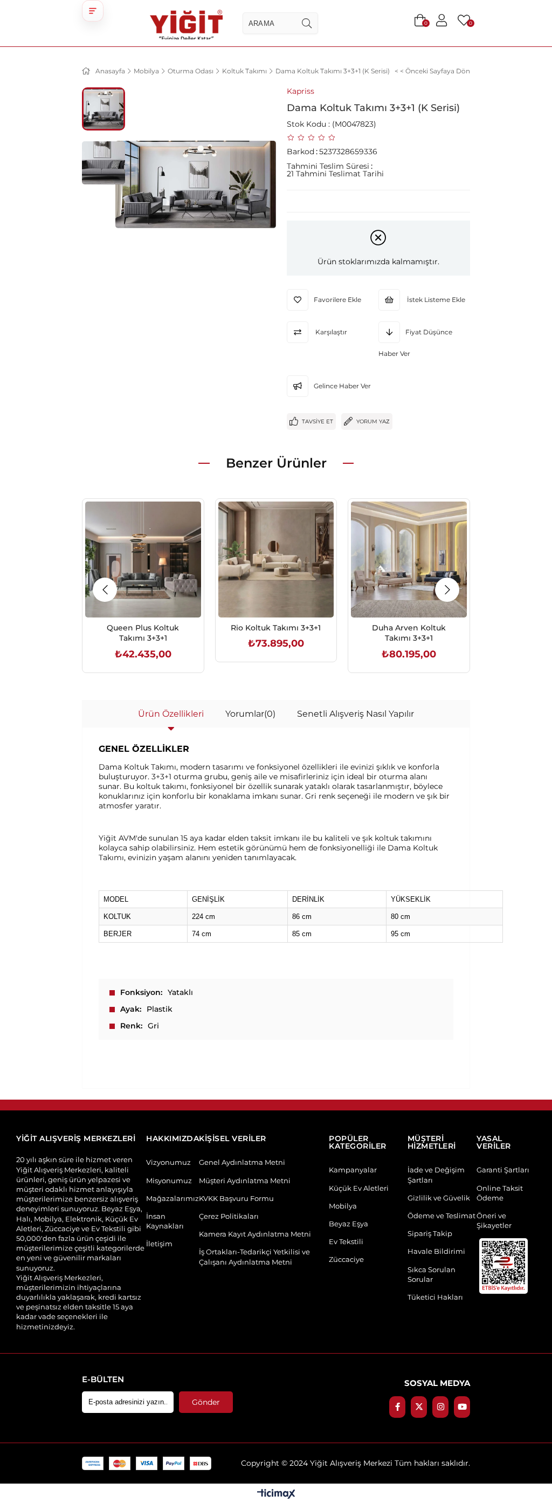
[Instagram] (440, 1407)
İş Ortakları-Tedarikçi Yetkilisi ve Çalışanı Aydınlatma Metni (254, 1256)
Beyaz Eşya (348, 1223)
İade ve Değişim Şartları (436, 1174)
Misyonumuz (169, 1180)
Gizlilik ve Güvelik (439, 1197)
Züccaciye (346, 1259)
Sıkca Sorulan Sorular (432, 1274)
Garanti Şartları (503, 1169)
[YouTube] (462, 1407)
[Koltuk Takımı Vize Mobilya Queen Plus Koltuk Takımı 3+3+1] (143, 559)
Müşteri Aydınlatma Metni (245, 1180)
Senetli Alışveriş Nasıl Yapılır (355, 714)
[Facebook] (397, 1407)
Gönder (206, 1402)
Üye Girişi (441, 20)
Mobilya (36, 15)
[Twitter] (419, 1407)
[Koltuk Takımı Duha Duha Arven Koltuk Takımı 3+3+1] (409, 559)
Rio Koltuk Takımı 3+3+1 (276, 628)
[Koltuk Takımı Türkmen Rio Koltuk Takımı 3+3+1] (276, 559)
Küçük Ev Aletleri (359, 1188)
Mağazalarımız (172, 1198)
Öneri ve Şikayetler (494, 1220)
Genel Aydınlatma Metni (242, 1162)
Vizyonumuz (168, 1162)
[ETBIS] (503, 1266)
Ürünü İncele (155, 594)
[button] (93, 11)
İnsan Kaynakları (165, 1221)
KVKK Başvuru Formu (236, 1198)
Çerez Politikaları (229, 1216)
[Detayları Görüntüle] (276, 1494)
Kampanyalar (353, 1169)
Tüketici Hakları (435, 1297)
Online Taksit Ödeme (500, 1193)
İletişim (159, 1243)
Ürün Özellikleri (171, 714)
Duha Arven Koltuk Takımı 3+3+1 (409, 633)
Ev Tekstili (346, 1241)
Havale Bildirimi (436, 1251)
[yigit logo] (186, 23)
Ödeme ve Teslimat (441, 1215)
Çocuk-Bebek (503, 15)
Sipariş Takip (430, 1233)
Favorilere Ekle (130, 594)
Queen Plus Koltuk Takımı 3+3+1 (143, 633)
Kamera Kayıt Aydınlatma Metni (255, 1234)
